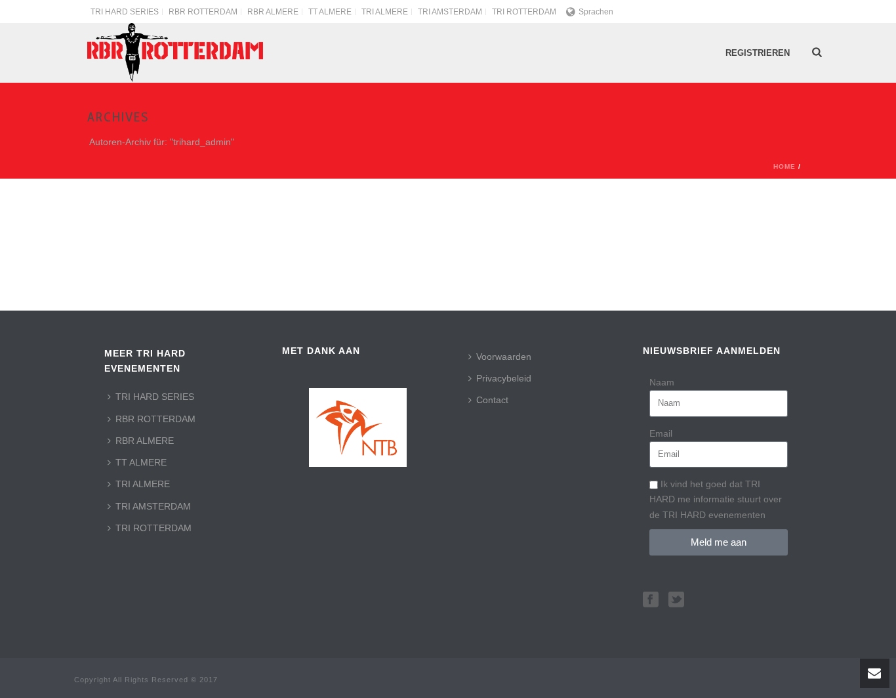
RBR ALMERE (144, 440)
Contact (492, 400)
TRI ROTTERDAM (153, 528)
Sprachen (596, 11)
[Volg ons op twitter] (676, 600)
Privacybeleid (503, 378)
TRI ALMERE (142, 484)
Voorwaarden (503, 356)
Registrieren (757, 53)
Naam (661, 382)
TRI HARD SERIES (154, 396)
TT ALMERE (141, 462)
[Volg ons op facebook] (651, 600)
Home (784, 166)
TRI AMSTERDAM (153, 506)
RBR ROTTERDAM (155, 419)
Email (660, 433)
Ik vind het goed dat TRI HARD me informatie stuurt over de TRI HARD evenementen (715, 499)
